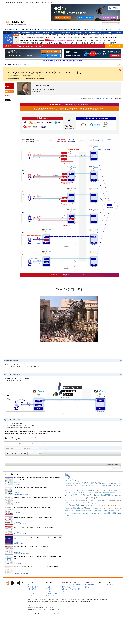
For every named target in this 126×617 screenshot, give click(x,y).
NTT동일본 (109, 37)
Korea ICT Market (107, 495)
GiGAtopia (109, 490)
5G (80, 482)
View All (69, 480)
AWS (97, 37)
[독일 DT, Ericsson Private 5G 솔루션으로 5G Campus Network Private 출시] (9, 507)
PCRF (110, 503)
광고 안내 (30, 2)
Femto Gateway (95, 490)
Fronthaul (103, 490)
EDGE (73, 490)
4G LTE (75, 483)
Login (7, 2)
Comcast (110, 488)
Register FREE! (14, 2)
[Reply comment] (121, 360)
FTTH (88, 490)
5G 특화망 (92, 482)
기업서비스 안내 (48, 2)
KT (115, 43)
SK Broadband (68, 508)
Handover (119, 492)
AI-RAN (114, 483)
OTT (90, 503)
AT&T (84, 37)
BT (82, 485)
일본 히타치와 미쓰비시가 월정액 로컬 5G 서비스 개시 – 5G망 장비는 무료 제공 (33, 527)
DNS (115, 488)
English (21, 2)
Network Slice (83, 503)
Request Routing (94, 505)
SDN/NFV (112, 505)
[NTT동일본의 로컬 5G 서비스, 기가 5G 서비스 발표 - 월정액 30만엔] (9, 487)
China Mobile (80, 488)
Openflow (97, 503)
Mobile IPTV (101, 500)
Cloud (90, 488)
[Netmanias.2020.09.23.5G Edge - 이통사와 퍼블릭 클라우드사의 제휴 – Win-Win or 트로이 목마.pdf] (120, 69)
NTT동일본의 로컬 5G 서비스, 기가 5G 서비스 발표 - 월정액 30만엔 (30, 487)
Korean (26, 2)
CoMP (104, 488)
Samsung (107, 35)
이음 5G (111, 512)
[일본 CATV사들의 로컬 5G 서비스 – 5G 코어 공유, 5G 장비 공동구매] (9, 547)
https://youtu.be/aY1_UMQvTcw (13, 439)
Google (74, 492)
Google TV (80, 492)
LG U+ (83, 497)
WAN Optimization (110, 510)
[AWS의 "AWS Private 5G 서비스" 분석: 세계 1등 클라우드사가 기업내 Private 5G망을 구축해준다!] (9, 537)
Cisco (85, 488)
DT (88, 37)
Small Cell (99, 508)
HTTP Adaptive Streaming (92, 492)
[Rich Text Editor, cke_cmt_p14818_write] (63, 459)
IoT (81, 494)
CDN (113, 485)
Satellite (88, 508)
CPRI (119, 485)
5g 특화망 (104, 483)
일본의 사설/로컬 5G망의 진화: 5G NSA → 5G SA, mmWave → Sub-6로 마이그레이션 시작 (36, 566)
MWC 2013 (80, 500)
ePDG (98, 513)
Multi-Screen (109, 500)
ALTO (119, 483)
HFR (111, 35)
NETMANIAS (9, 64)
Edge (83, 490)
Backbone (87, 485)
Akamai (77, 486)
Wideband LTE (77, 513)
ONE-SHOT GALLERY (22, 64)
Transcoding (106, 508)
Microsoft (102, 37)
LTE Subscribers (110, 498)
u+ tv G (103, 513)
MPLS (74, 500)
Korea (97, 495)
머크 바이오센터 (100, 43)
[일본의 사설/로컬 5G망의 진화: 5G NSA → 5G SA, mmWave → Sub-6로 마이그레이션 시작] (9, 566)
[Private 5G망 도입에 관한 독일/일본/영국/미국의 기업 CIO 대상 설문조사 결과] (9, 517)
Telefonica (92, 37)
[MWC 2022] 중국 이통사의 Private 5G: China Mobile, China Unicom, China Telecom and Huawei (37, 497)
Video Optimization (80, 510)
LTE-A (117, 498)
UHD (66, 510)
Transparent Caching (115, 508)
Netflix (66, 503)
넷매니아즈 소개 (38, 2)
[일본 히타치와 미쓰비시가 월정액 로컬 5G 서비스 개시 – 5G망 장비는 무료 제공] (9, 527)
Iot (87, 495)
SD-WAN (102, 505)
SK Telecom (78, 508)
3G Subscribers (68, 483)
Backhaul (93, 485)
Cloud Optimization (97, 488)
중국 (52, 37)
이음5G (70, 515)
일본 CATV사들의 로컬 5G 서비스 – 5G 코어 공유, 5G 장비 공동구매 (31, 547)
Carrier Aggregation (70, 488)
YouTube (85, 513)
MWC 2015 (87, 500)
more (115, 35)
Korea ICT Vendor (74, 498)
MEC (67, 500)
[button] (7, 453)
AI (109, 483)
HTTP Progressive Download (108, 492)
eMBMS (92, 513)
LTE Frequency (101, 498)
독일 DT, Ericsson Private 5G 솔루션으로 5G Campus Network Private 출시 (32, 507)
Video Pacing (89, 510)
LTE (92, 497)
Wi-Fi (70, 513)
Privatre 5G (86, 505)
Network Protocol (74, 503)
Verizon (79, 37)
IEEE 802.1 (68, 495)
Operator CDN (104, 503)
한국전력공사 (91, 43)
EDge (79, 490)
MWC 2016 (93, 500)
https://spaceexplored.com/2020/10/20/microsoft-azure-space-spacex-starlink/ (26, 433)
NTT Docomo (116, 500)
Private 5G (74, 505)
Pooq (66, 505)
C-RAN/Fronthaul (103, 485)
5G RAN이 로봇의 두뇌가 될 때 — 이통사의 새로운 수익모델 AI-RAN (63, 61)
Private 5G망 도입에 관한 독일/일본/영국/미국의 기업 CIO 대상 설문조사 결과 (33, 517)
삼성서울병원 (60, 43)
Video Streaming (98, 510)
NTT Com (116, 37)
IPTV (75, 495)
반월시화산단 (51, 43)
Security (94, 508)
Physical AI (116, 503)
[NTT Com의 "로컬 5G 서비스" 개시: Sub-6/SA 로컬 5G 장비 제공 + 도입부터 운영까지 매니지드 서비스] (9, 556)
